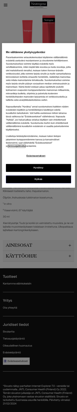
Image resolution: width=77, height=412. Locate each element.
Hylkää (38, 179)
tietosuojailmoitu (16, 146)
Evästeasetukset (36, 156)
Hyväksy (38, 168)
